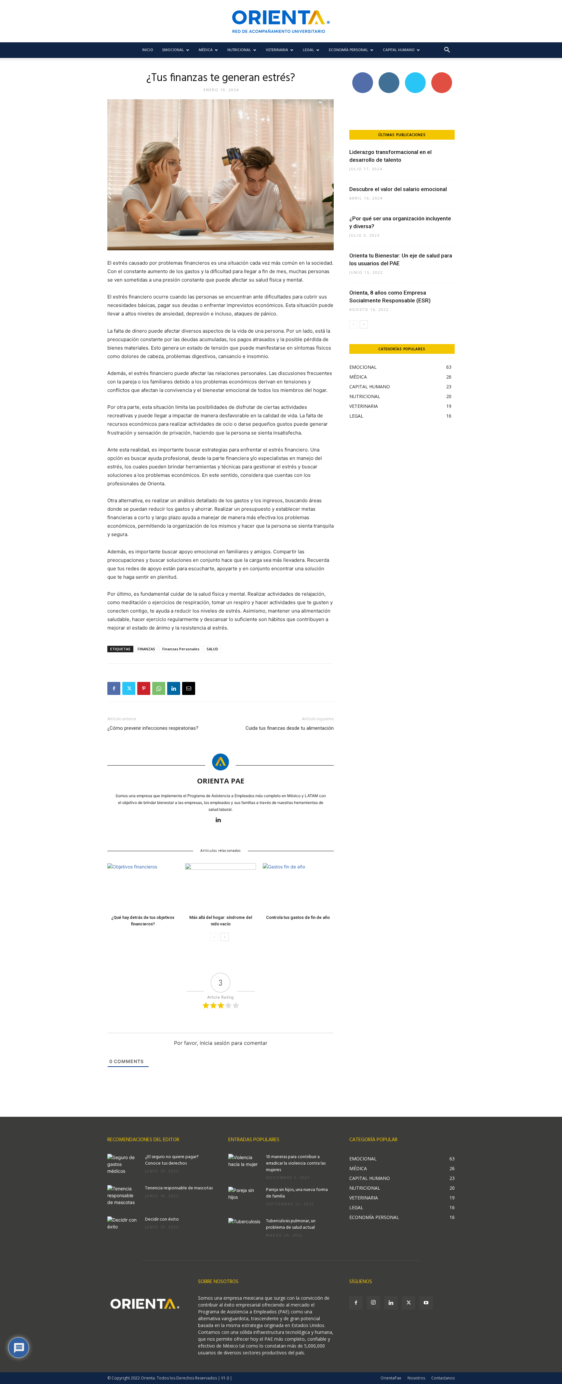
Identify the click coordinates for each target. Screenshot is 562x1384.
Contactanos (443, 1378)
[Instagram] (373, 1302)
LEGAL (308, 50)
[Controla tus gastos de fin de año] (298, 887)
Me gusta (362, 74)
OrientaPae (391, 1378)
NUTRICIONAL (239, 50)
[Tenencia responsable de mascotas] (123, 1196)
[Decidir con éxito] (123, 1227)
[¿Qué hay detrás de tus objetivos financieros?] (142, 887)
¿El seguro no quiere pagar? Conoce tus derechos (172, 1160)
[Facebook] (113, 688)
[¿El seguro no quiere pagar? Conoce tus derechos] (123, 1165)
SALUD (212, 648)
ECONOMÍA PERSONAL (348, 50)
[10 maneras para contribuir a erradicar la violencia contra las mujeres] (244, 1165)
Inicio (147, 50)
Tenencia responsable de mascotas (179, 1188)
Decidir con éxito (162, 1219)
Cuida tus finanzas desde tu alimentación (290, 728)
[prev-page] (214, 937)
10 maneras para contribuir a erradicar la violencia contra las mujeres (296, 1163)
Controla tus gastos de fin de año (298, 917)
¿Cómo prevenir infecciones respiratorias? (152, 728)
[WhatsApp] (158, 688)
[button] (447, 51)
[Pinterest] (143, 688)
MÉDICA (206, 50)
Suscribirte (441, 74)
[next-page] (225, 937)
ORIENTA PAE (220, 780)
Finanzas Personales (180, 648)
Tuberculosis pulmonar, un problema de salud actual (290, 1224)
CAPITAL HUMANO (399, 50)
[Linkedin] (173, 688)
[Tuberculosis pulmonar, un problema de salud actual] (244, 1229)
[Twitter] (128, 688)
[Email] (188, 688)
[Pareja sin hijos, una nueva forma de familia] (244, 1198)
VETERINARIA (277, 50)
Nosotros (416, 1378)
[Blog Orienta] (281, 21)
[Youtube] (426, 1302)
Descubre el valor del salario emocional (398, 189)
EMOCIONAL (173, 50)
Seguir (389, 74)
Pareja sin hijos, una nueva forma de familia (297, 1193)
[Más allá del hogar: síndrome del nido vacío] (220, 887)
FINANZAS (146, 648)
